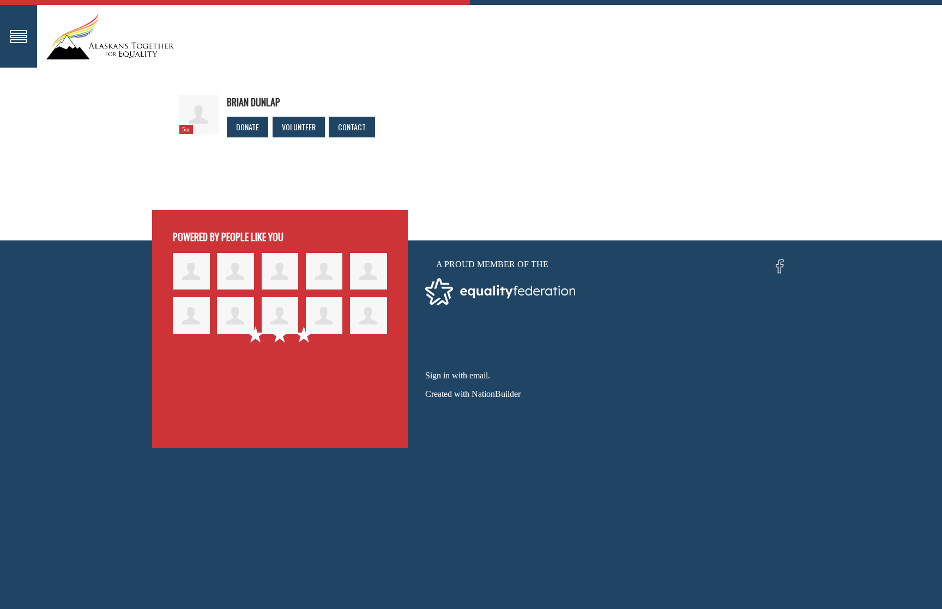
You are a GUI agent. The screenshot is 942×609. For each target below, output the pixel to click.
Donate (247, 126)
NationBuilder (496, 394)
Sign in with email (456, 375)
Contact (352, 126)
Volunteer (299, 126)
